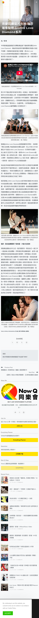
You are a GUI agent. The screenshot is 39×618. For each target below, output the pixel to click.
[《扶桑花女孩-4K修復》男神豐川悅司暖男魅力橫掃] (4, 567)
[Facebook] (15, 412)
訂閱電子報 (19, 454)
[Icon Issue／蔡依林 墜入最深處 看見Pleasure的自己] (4, 587)
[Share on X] (12, 342)
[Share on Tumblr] (22, 342)
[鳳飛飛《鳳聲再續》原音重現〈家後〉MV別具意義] (4, 537)
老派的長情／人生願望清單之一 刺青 (21, 498)
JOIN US (19, 426)
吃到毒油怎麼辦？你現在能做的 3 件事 (22, 546)
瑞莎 (20, 331)
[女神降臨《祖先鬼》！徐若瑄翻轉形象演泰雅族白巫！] (4, 517)
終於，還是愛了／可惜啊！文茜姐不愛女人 (23, 489)
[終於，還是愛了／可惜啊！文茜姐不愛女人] (4, 489)
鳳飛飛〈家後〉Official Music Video (21, 526)
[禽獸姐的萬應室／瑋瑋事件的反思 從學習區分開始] (4, 508)
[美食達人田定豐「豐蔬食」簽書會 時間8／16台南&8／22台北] (4, 480)
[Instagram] (19, 412)
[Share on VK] (26, 342)
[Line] (23, 412)
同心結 (16, 331)
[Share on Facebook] (17, 342)
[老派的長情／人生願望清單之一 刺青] (4, 499)
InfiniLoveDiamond (9, 331)
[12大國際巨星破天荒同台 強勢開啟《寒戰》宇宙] (4, 557)
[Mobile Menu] (36, 2)
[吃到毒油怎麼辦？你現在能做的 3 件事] (4, 547)
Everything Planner (19, 440)
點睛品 (27, 331)
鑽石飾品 (23, 331)
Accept (8, 613)
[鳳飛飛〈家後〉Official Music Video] (4, 527)
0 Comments (20, 482)
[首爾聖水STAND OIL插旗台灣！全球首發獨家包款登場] (4, 577)
